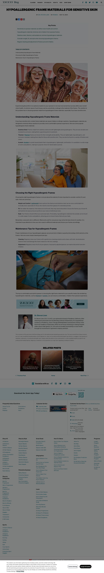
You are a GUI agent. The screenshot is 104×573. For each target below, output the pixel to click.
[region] (52, 566)
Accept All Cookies (86, 566)
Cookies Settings (72, 566)
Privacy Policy (20, 571)
